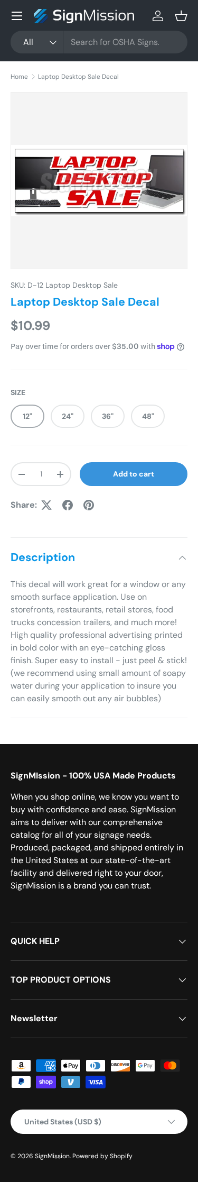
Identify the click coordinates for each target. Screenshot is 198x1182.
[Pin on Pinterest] (88, 505)
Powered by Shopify (102, 1156)
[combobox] (99, 42)
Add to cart (133, 474)
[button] (181, 16)
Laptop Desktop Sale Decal (78, 76)
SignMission (52, 1156)
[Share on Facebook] (67, 505)
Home (19, 76)
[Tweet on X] (46, 505)
